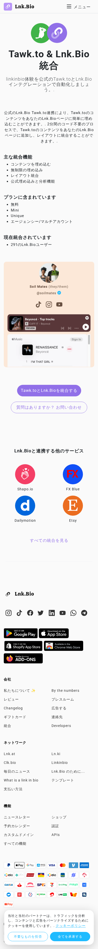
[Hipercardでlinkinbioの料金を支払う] (30, 876)
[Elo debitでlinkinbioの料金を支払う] (52, 876)
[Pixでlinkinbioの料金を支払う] (20, 876)
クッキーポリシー (71, 926)
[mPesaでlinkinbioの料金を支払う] (41, 896)
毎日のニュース (17, 771)
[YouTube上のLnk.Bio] (63, 614)
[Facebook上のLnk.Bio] (30, 614)
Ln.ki (56, 754)
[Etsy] (73, 506)
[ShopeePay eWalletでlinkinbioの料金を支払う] (9, 906)
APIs (56, 835)
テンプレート (63, 780)
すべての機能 (15, 843)
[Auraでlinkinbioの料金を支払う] (41, 876)
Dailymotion (25, 520)
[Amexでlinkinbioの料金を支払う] (84, 867)
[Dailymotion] (25, 506)
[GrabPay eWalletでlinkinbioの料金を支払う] (63, 886)
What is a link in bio (21, 780)
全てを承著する (70, 936)
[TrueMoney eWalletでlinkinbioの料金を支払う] (74, 896)
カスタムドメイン (19, 835)
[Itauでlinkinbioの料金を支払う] (63, 876)
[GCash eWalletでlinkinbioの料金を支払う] (84, 886)
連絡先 (57, 717)
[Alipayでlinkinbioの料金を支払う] (41, 867)
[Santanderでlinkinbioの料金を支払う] (20, 886)
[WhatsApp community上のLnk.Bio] (74, 614)
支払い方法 (13, 789)
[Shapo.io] (25, 474)
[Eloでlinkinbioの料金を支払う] (9, 876)
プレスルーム (63, 699)
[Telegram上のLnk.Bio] (84, 614)
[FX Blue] (73, 474)
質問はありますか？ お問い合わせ (49, 407)
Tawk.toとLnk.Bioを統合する (49, 390)
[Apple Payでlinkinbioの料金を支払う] (20, 867)
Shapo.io (25, 489)
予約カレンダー (17, 826)
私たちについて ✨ (20, 691)
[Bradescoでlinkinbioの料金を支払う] (84, 876)
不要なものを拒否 (28, 936)
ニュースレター (17, 817)
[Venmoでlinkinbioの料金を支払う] (74, 867)
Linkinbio (60, 763)
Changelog (13, 708)
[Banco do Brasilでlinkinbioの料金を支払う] (74, 876)
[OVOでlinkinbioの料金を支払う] (30, 896)
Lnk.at (9, 754)
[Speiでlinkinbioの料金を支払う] (41, 886)
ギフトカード (15, 717)
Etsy (73, 520)
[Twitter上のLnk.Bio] (41, 614)
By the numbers (65, 691)
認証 (55, 826)
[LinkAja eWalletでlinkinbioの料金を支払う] (20, 896)
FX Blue (73, 489)
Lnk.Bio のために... (68, 771)
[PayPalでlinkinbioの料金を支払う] (9, 867)
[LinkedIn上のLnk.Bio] (52, 614)
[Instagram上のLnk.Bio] (9, 614)
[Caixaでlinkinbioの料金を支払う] (9, 886)
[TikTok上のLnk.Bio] (20, 614)
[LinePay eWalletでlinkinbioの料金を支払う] (63, 896)
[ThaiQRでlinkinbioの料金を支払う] (84, 896)
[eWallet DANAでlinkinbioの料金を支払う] (9, 896)
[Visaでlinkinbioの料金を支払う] (52, 867)
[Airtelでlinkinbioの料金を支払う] (52, 896)
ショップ (59, 817)
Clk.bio (10, 763)
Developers (61, 726)
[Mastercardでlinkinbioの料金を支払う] (63, 867)
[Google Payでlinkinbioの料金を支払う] (30, 867)
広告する (59, 708)
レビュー (11, 699)
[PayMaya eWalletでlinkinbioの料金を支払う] (74, 886)
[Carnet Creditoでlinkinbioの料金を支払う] (30, 886)
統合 (7, 726)
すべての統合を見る (49, 540)
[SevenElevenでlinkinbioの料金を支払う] (52, 886)
